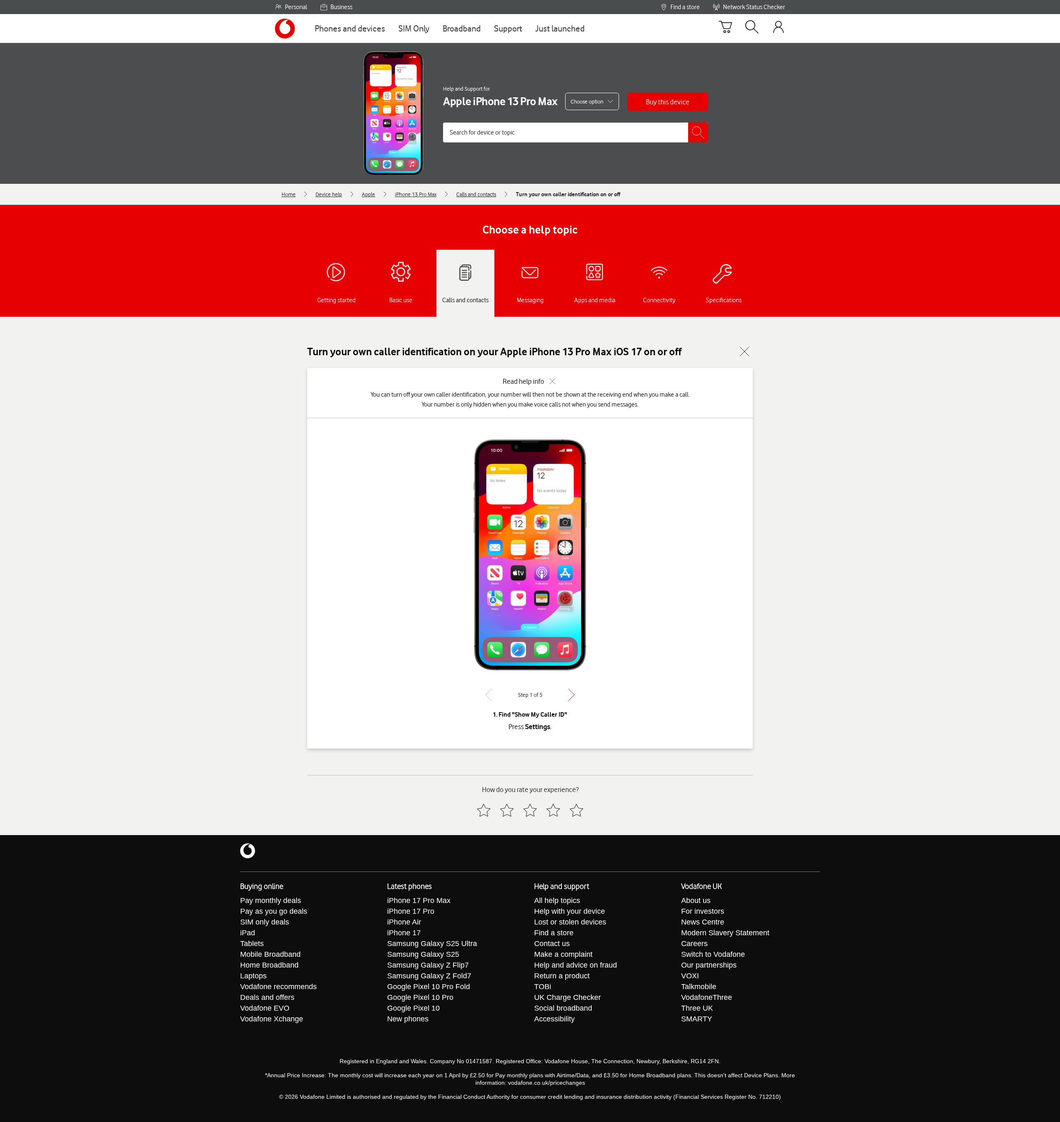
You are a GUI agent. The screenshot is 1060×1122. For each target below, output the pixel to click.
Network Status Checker (754, 7)
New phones (408, 1019)
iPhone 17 (404, 933)
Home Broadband (269, 965)
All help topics (557, 900)
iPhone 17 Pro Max (418, 900)
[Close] (744, 351)
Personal (296, 7)
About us (696, 900)
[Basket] (725, 28)
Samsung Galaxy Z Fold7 (429, 976)
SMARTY (696, 1019)
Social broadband (563, 1008)
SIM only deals (264, 922)
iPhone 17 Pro (410, 911)
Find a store (685, 7)
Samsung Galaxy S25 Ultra (432, 943)
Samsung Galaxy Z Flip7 (428, 965)
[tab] (336, 283)
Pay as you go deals (273, 911)
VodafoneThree (706, 997)
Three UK (697, 1008)
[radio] (483, 810)
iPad (247, 933)
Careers (694, 943)
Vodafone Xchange (271, 1019)
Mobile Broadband (270, 954)
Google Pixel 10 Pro (420, 997)
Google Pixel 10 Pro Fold (428, 986)
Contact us (552, 943)
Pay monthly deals (270, 900)
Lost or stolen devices (570, 922)
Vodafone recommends (278, 986)
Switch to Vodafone (713, 954)
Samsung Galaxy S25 (423, 954)
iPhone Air (404, 922)
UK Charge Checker (567, 997)
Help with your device (569, 911)
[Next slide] (571, 694)
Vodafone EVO (264, 1008)
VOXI (690, 976)
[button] (667, 102)
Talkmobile (698, 986)
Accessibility (554, 1019)
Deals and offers (267, 997)
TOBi (542, 986)
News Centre (702, 922)
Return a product (562, 976)
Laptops (253, 976)
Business (341, 7)
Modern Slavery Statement (725, 933)
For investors (702, 911)
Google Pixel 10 (413, 1008)
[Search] (752, 28)
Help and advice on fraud (575, 965)
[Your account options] (778, 28)
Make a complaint (563, 954)
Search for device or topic (482, 132)
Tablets (252, 943)
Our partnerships (709, 965)
